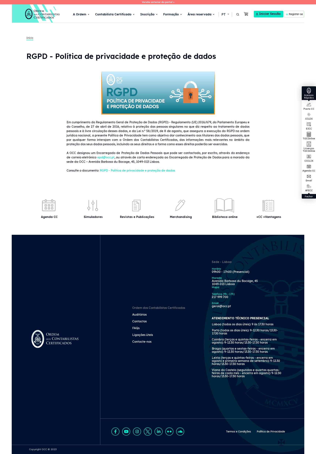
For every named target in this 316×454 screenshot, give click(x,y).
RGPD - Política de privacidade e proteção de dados (137, 170)
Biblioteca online (225, 217)
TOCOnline (309, 138)
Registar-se (296, 14)
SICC (309, 128)
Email (309, 180)
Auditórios (139, 314)
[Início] (36, 13)
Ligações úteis (142, 335)
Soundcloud (180, 431)
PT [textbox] (223, 14)
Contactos (139, 321)
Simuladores (93, 217)
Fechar (309, 196)
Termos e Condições (238, 431)
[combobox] (225, 14)
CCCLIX (308, 160)
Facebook (115, 431)
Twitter (148, 431)
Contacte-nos (141, 341)
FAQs (136, 328)
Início (29, 37)
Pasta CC (309, 109)
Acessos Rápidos (309, 96)
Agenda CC (308, 170)
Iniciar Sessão (270, 14)
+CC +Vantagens (268, 217)
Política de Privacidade (271, 431)
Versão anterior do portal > (158, 2)
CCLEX (309, 118)
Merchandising (181, 217)
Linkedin (159, 431)
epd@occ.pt (105, 157)
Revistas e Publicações (137, 217)
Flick (169, 431)
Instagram (137, 431)
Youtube (126, 431)
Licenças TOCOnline (309, 149)
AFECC (309, 190)
